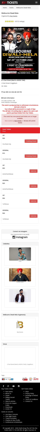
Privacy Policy (29, 393)
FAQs (27, 391)
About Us (8, 393)
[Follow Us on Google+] (8, 386)
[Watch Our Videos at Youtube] (13, 386)
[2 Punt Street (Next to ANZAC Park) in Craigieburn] (20, 356)
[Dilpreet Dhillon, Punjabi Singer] (20, 295)
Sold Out (33, 171)
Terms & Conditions (31, 399)
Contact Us (28, 401)
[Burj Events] (20, 325)
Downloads (9, 407)
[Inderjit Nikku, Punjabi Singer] (20, 274)
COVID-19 (8, 409)
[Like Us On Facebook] (3, 386)
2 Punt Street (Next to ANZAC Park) (14, 80)
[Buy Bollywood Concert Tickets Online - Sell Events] (9, 2)
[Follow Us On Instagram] (19, 386)
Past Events (9, 391)
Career (7, 395)
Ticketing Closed (31, 141)
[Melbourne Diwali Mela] (20, 53)
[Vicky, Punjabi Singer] (20, 254)
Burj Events (13, 16)
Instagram (21, 237)
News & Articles (10, 401)
